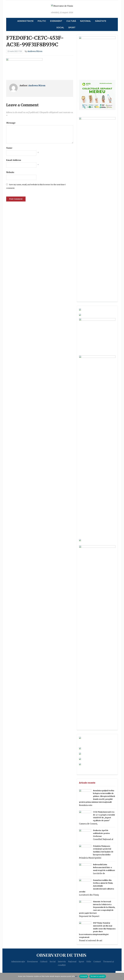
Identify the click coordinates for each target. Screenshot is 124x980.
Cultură (71, 21)
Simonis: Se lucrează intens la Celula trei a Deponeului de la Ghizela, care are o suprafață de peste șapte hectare (97, 907)
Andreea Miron (34, 51)
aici (76, 976)
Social (60, 27)
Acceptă (83, 976)
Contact (97, 961)
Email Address (13, 160)
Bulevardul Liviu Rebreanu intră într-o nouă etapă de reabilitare (104, 867)
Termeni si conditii (97, 976)
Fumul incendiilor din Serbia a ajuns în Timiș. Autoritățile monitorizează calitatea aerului (96, 886)
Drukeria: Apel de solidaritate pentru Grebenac (101, 833)
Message (11, 123)
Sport (71, 27)
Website (10, 172)
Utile (88, 961)
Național (85, 21)
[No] (121, 976)
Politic (42, 21)
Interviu (62, 961)
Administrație (25, 21)
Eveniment (56, 21)
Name (9, 148)
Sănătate (100, 21)
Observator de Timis (61, 955)
